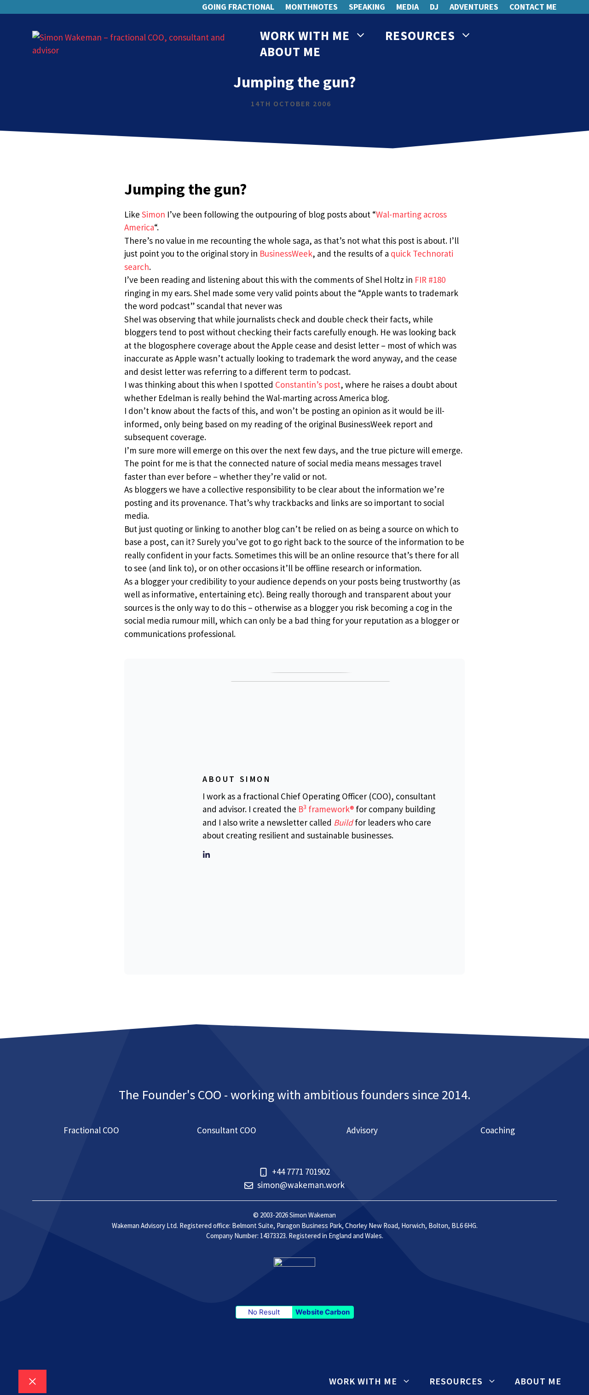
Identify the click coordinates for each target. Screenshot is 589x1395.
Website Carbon (322, 1312)
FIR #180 (430, 279)
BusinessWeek (286, 253)
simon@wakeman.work (301, 1184)
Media (407, 6)
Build (343, 822)
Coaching (497, 1130)
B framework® (326, 809)
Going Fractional (238, 6)
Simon (153, 214)
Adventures (474, 6)
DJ (434, 6)
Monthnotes (311, 6)
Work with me (305, 35)
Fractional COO (91, 1130)
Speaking (367, 6)
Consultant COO (226, 1130)
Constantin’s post (308, 384)
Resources (420, 35)
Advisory (362, 1130)
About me (290, 51)
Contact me (533, 6)
